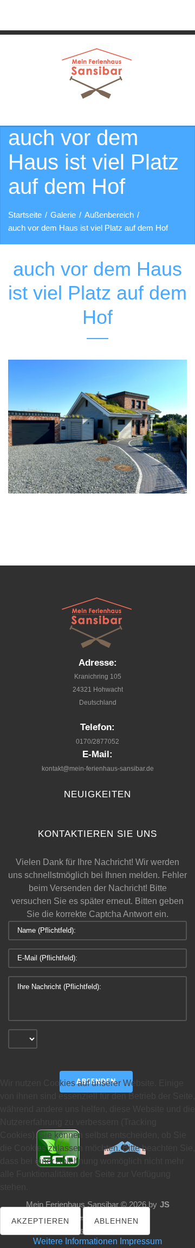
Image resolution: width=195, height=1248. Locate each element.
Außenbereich (109, 214)
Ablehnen (116, 1221)
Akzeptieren (40, 1221)
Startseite (25, 214)
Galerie (63, 214)
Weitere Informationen (75, 1241)
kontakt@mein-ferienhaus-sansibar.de (98, 768)
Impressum (141, 1241)
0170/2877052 (97, 741)
